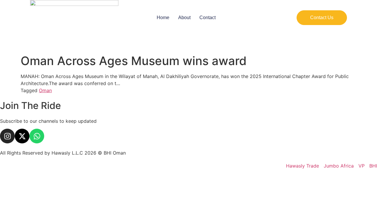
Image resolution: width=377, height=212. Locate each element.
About (184, 17)
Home (163, 17)
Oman (45, 90)
